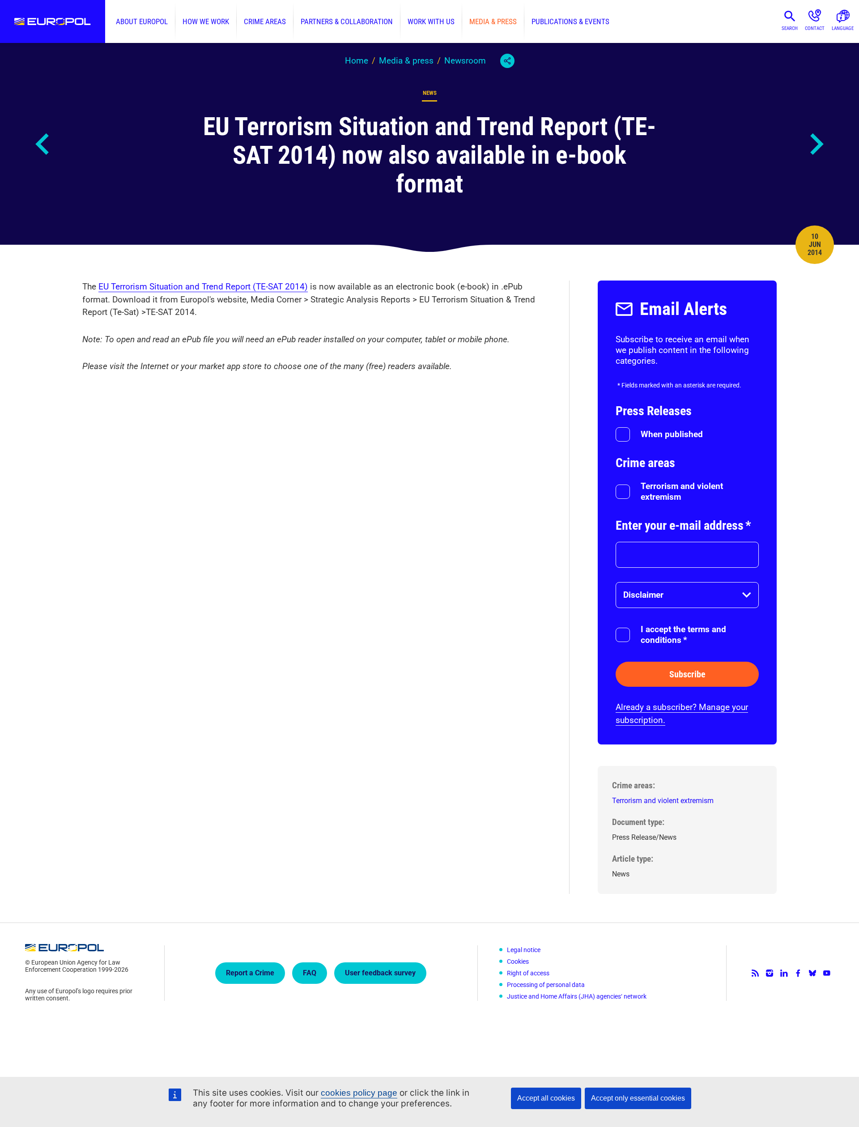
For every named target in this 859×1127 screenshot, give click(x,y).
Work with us (431, 21)
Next (816, 144)
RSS (755, 973)
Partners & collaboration (347, 21)
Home (356, 60)
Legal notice (523, 949)
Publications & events (570, 21)
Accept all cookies (546, 1098)
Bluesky (812, 973)
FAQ (309, 973)
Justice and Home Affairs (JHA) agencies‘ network (576, 996)
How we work (206, 21)
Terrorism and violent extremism (682, 491)
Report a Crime (250, 973)
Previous (43, 144)
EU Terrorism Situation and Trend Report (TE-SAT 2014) (203, 286)
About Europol (142, 21)
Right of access (528, 973)
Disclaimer (643, 595)
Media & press (493, 21)
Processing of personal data (546, 984)
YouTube (827, 973)
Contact (815, 28)
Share (507, 61)
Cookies (518, 961)
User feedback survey (380, 973)
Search (790, 28)
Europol (52, 21)
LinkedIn (784, 973)
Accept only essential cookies (638, 1098)
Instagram (769, 973)
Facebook (798, 973)
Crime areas (265, 21)
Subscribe (687, 674)
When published (672, 434)
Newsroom (465, 60)
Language (843, 28)
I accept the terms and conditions (683, 634)
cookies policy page (359, 1092)
